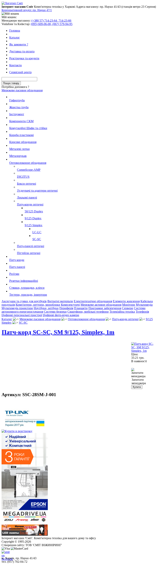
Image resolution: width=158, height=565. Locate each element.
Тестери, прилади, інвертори (28, 294)
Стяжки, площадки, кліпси (27, 287)
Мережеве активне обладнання (101, 304)
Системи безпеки (55, 311)
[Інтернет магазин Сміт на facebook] (5, 553)
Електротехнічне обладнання (93, 301)
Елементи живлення (126, 301)
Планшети (81, 308)
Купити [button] (137, 387)
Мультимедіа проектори (17, 308)
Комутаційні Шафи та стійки (28, 128)
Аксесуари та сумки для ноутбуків (24, 301)
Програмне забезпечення (104, 308)
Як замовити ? (18, 44)
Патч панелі (17, 267)
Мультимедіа (144, 304)
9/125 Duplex (33, 218)
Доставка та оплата (21, 51)
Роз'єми (14, 273)
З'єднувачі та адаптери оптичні (37, 190)
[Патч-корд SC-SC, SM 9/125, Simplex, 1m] (143, 350)
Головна (14, 30)
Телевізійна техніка (122, 311)
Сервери (127, 308)
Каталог (14, 37)
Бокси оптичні (26, 183)
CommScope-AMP (28, 169)
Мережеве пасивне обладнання (22, 90)
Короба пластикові (21, 135)
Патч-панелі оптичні (30, 246)
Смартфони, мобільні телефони (88, 311)
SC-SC (36, 239)
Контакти (15, 65)
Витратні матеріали (60, 301)
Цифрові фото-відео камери (61, 315)
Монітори (128, 304)
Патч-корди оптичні (30, 204)
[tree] (79, 195)
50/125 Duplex (34, 211)
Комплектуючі (70, 304)
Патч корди (16, 260)
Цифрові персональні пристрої (22, 315)
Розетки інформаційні (23, 280)
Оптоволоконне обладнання (27, 162)
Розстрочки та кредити (24, 58)
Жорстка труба (19, 107)
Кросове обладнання (22, 142)
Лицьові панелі (27, 197)
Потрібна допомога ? (15, 86)
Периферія (66, 308)
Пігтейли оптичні (28, 253)
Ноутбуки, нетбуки (46, 308)
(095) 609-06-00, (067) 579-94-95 (51, 24)
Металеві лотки (19, 149)
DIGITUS (23, 176)
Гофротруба (17, 100)
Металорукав (18, 155)
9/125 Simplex (33, 225)
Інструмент (16, 114)
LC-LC (36, 232)
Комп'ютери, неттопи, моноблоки (38, 304)
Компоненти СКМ (21, 121)
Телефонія (142, 311)
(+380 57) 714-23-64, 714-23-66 (51, 20)
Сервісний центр (20, 72)
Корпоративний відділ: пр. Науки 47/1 (27, 10)
